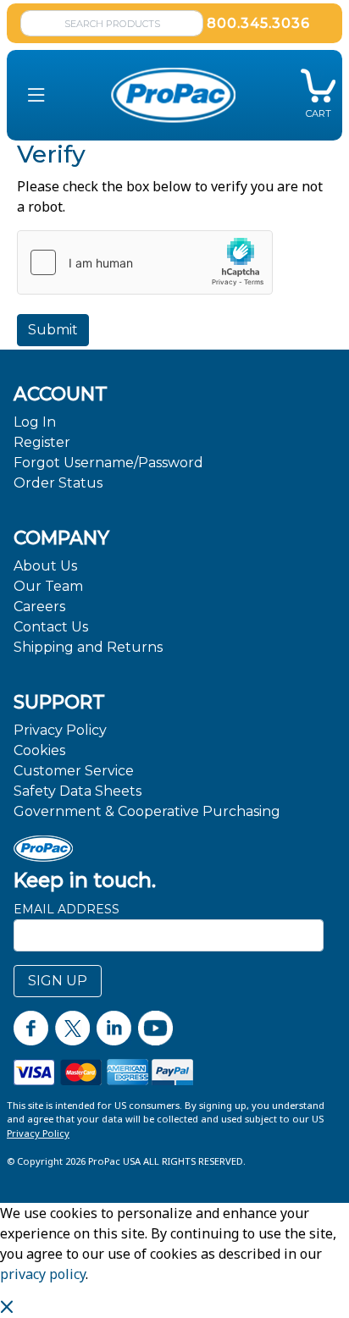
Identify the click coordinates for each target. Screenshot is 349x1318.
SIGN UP (57, 981)
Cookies (39, 750)
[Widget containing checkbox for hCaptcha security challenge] (145, 262)
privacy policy (43, 1274)
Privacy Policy (60, 730)
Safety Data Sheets (77, 791)
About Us (45, 566)
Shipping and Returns (88, 647)
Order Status (58, 483)
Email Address (66, 909)
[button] (36, 95)
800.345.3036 (258, 23)
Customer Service (74, 771)
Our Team (48, 586)
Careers (39, 606)
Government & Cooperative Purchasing (147, 811)
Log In (35, 422)
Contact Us (51, 627)
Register (42, 442)
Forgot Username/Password (108, 463)
